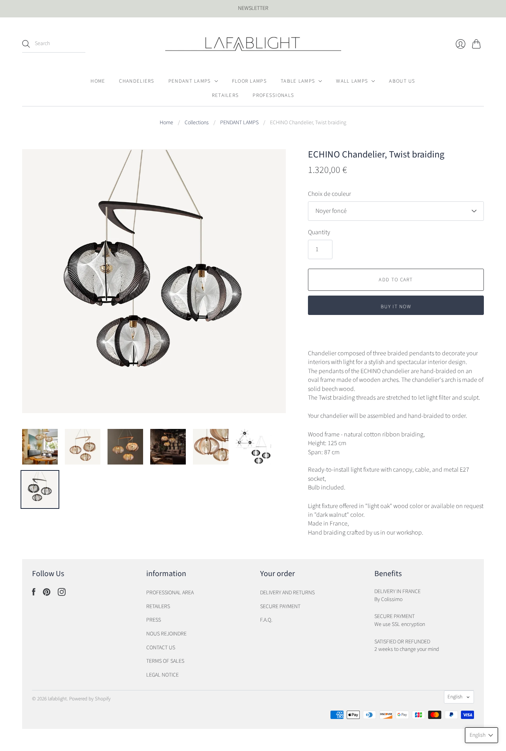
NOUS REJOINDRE (166, 634)
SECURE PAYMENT (280, 607)
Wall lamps (352, 81)
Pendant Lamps (189, 81)
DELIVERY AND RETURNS (287, 593)
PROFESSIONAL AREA (170, 593)
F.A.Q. (266, 620)
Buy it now (396, 306)
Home (98, 81)
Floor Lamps (249, 81)
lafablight (57, 698)
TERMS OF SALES (165, 661)
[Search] (26, 44)
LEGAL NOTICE (162, 675)
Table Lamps (298, 81)
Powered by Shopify (90, 698)
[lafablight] (253, 43)
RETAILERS (158, 607)
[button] (481, 735)
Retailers (225, 95)
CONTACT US (160, 648)
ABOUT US (402, 81)
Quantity (319, 232)
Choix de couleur (329, 194)
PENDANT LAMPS (239, 123)
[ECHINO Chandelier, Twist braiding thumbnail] (40, 447)
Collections (197, 123)
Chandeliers (136, 81)
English (455, 696)
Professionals (273, 95)
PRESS (153, 620)
